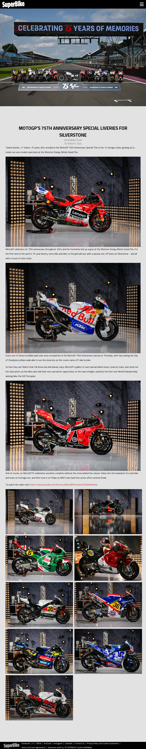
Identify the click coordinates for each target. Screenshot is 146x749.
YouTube (47, 743)
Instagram (58, 743)
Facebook (26, 743)
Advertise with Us (56, 747)
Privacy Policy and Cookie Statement (103, 743)
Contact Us (79, 743)
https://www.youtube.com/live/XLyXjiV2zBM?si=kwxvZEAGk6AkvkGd (63, 484)
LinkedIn (68, 743)
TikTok (38, 743)
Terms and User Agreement (33, 747)
